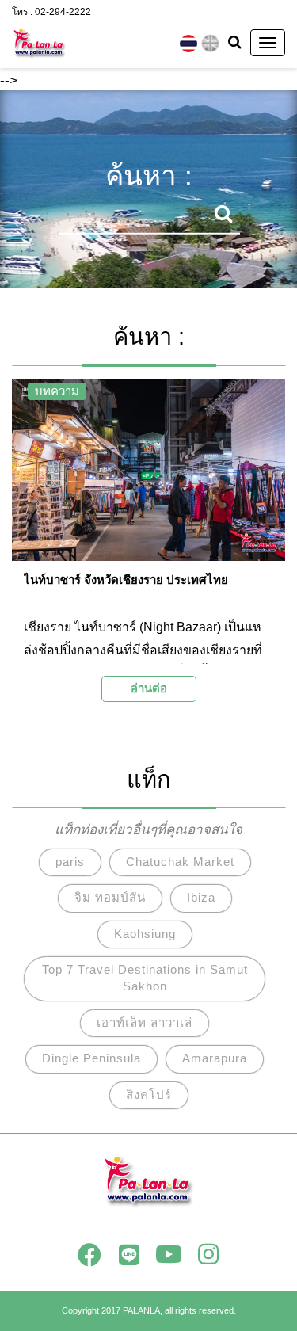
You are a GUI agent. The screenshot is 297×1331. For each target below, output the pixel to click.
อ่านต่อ (149, 688)
